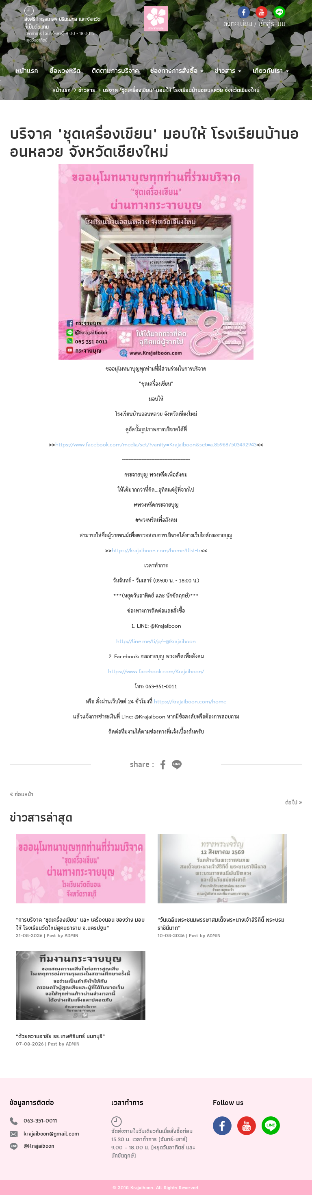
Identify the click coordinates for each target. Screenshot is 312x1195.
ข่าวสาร (226, 70)
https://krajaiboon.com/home (190, 702)
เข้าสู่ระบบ (272, 23)
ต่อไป (292, 802)
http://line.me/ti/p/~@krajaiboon (156, 642)
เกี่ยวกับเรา (269, 70)
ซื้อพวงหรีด (65, 70)
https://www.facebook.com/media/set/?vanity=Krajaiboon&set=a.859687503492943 (156, 445)
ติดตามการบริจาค (115, 70)
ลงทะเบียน (237, 23)
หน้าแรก (27, 70)
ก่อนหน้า (23, 794)
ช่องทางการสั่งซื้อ (174, 70)
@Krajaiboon (39, 1145)
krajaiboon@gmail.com (51, 1133)
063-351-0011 (40, 1120)
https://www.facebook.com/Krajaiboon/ (156, 672)
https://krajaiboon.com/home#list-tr (156, 551)
